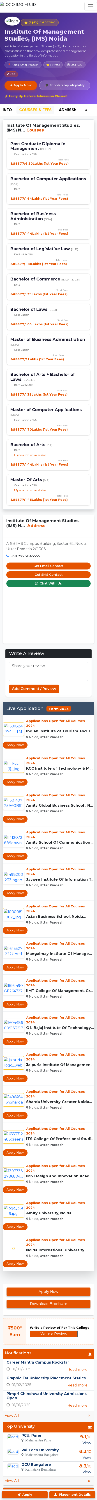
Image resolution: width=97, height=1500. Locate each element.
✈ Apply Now (21, 85)
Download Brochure (48, 1304)
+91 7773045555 (25, 556)
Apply (26, 1495)
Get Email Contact (48, 566)
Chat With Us (50, 583)
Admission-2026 (75, 110)
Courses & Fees (35, 110)
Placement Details (74, 1495)
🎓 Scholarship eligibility (65, 85)
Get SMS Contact (49, 575)
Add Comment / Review (34, 689)
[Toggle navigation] (90, 6)
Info (7, 110)
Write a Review (53, 1334)
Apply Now (15, 745)
